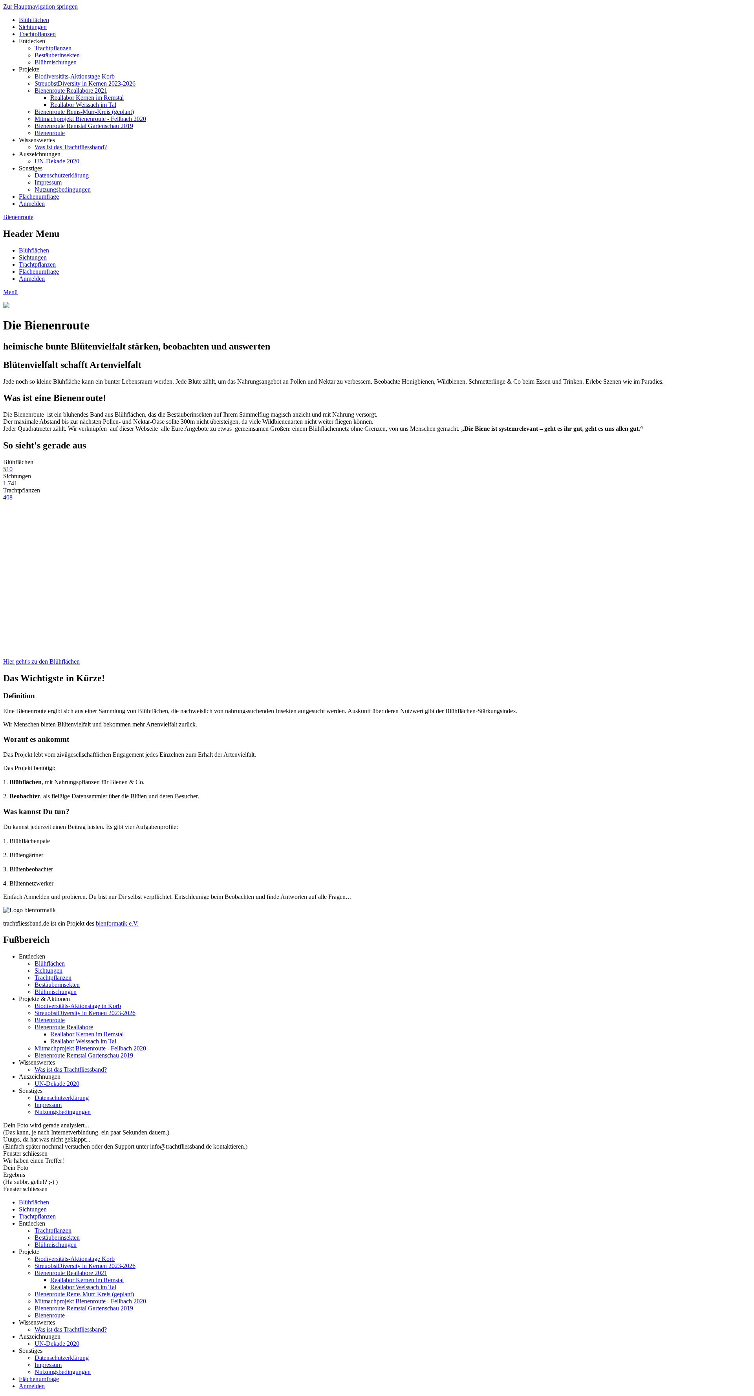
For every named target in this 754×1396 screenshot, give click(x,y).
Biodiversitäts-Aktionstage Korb (75, 76)
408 (8, 497)
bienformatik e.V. (117, 923)
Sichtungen (33, 27)
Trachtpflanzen (37, 34)
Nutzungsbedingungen (63, 189)
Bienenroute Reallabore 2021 (71, 90)
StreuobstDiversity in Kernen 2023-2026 (85, 83)
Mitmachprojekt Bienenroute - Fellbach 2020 (90, 118)
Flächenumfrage (39, 196)
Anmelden (32, 203)
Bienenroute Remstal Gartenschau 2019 (84, 126)
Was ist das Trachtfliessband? (71, 147)
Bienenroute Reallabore (64, 1027)
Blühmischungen (56, 62)
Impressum (48, 182)
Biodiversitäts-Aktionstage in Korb (78, 1006)
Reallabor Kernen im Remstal (87, 97)
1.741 (10, 483)
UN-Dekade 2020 (57, 161)
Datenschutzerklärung (62, 175)
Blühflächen (34, 19)
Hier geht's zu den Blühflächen (41, 661)
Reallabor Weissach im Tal (83, 104)
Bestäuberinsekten (57, 55)
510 (8, 469)
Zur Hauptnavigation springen (40, 6)
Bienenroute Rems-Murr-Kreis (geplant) (84, 111)
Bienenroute (50, 133)
